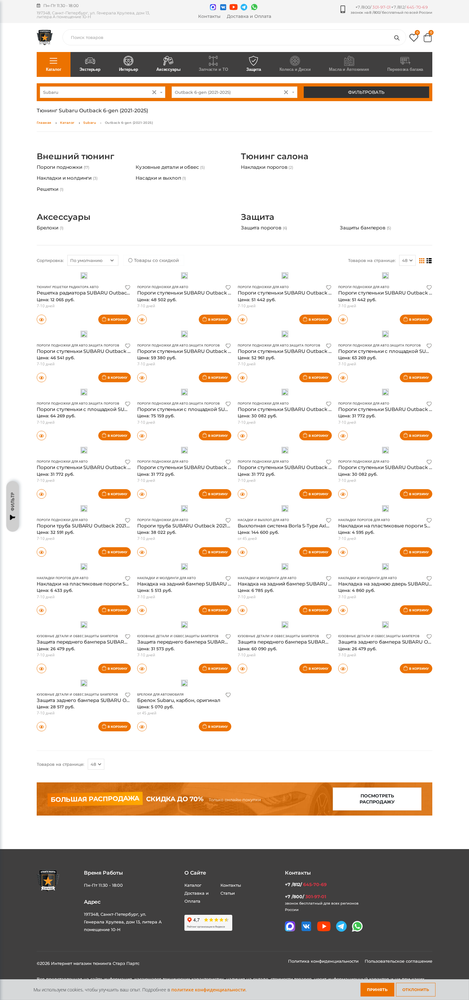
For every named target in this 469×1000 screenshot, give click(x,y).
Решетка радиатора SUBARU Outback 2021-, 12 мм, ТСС (104, 293)
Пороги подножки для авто (162, 287)
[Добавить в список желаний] (127, 287)
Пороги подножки (63, 167)
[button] (413, 39)
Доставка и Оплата (249, 16)
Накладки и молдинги (67, 178)
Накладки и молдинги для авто (166, 578)
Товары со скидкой (156, 260)
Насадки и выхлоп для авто (263, 520)
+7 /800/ (373, 7)
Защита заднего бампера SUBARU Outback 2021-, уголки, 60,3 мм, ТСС (123, 700)
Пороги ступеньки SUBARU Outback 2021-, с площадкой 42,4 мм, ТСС (122, 351)
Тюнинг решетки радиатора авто (68, 287)
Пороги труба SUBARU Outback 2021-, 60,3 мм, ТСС (199, 526)
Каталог (53, 69)
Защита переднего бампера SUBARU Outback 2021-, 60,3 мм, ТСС (216, 642)
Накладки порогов (267, 167)
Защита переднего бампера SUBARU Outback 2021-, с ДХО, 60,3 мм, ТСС (326, 642)
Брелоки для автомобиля (160, 694)
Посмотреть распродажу (377, 799)
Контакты (209, 16)
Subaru (89, 123)
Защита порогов (264, 228)
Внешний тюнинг (75, 156)
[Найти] (398, 37)
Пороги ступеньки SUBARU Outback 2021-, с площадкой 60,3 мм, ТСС (323, 351)
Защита (253, 69)
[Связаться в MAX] (213, 7)
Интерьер (128, 69)
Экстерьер (89, 69)
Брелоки (50, 228)
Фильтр (13, 501)
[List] (429, 260)
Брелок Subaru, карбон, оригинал (178, 700)
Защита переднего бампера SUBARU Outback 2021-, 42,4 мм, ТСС (116, 642)
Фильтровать (366, 92)
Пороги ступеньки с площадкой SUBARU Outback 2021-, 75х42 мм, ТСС (124, 409)
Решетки (50, 189)
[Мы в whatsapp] (254, 7)
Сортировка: (50, 260)
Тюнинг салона (275, 156)
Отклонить (415, 989)
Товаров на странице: (372, 260)
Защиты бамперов (365, 228)
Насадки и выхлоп (161, 178)
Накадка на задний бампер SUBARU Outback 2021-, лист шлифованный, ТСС (231, 584)
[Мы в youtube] (233, 7)
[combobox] (102, 92)
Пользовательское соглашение (398, 961)
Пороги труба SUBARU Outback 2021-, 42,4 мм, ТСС (99, 526)
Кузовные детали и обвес (170, 167)
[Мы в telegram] (244, 7)
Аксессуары (168, 69)
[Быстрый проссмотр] (41, 319)
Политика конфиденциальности (324, 961)
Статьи (227, 893)
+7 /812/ (409, 7)
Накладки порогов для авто (364, 520)
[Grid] (422, 260)
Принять (377, 989)
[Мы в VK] (223, 7)
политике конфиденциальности (208, 990)
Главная (44, 123)
